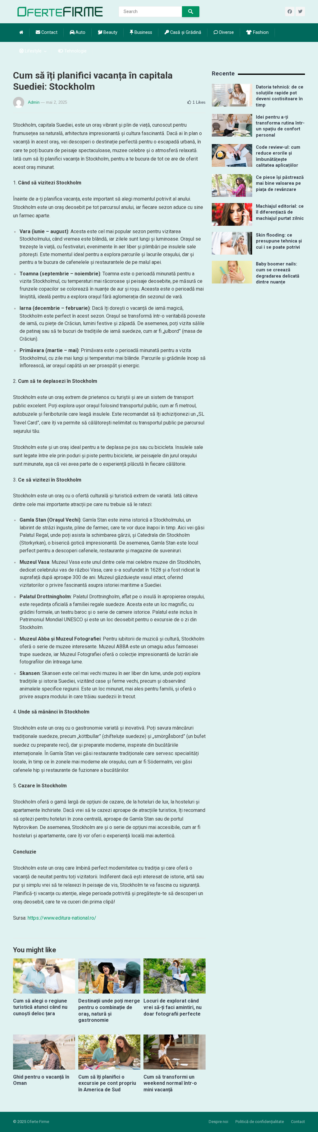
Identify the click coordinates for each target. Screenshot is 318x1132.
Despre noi (218, 1121)
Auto (79, 32)
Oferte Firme (38, 1121)
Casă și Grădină (185, 32)
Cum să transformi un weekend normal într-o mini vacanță (170, 1083)
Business (142, 32)
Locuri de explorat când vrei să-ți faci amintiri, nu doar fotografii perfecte (172, 1007)
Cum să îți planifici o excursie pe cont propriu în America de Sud (107, 1083)
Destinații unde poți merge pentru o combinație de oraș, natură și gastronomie (109, 1010)
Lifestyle (33, 51)
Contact (48, 32)
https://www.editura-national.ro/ (62, 918)
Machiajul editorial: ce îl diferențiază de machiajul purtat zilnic (280, 212)
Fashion (260, 32)
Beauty (109, 32)
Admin (33, 102)
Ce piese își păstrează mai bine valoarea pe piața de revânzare (280, 183)
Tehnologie (75, 51)
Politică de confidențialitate (259, 1121)
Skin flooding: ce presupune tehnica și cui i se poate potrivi (279, 241)
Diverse (226, 32)
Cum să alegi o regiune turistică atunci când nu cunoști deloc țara (40, 1007)
